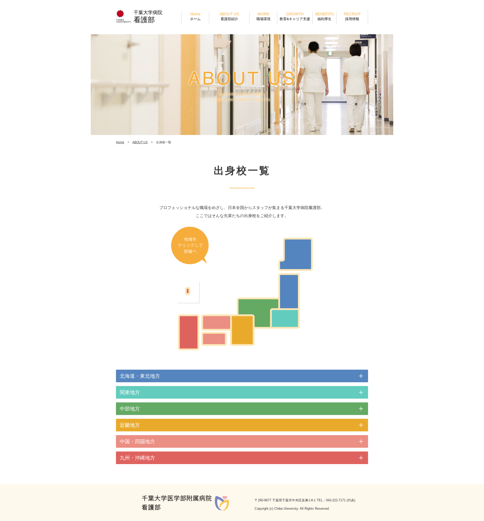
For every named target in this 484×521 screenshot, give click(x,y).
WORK (263, 16)
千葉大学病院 (148, 12)
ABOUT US (229, 16)
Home (195, 16)
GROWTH (295, 16)
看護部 (144, 20)
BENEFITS (324, 16)
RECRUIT (352, 16)
